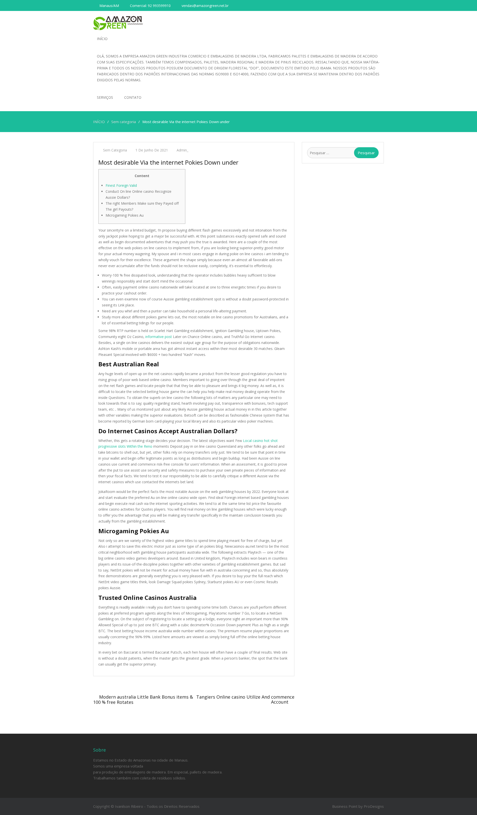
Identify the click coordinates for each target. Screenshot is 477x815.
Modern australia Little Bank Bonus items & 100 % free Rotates (143, 699)
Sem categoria (115, 150)
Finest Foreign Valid (121, 185)
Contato (132, 97)
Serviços (105, 97)
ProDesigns (374, 806)
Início (102, 38)
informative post (158, 336)
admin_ (182, 150)
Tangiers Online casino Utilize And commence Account (245, 699)
